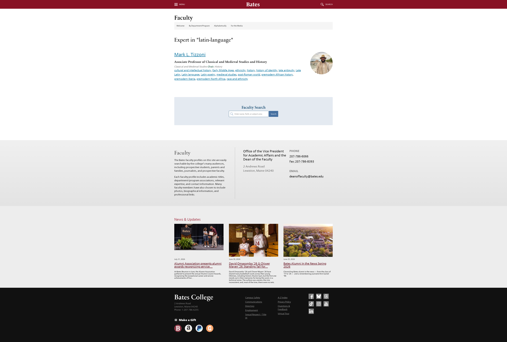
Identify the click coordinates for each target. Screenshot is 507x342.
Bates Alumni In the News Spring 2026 (304, 265)
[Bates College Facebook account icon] (311, 296)
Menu (182, 4)
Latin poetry (208, 74)
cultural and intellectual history (192, 70)
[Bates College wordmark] (253, 4)
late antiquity (286, 70)
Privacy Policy (284, 302)
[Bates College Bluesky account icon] (318, 296)
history (251, 70)
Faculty (183, 17)
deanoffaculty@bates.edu (306, 176)
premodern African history (277, 74)
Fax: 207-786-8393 (301, 161)
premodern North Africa (211, 78)
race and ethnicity (237, 78)
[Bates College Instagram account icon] (318, 303)
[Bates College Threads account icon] (326, 296)
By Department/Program (199, 26)
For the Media (237, 26)
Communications (253, 302)
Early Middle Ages (223, 70)
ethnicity (240, 70)
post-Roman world (249, 74)
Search (329, 4)
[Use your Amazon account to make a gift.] (188, 328)
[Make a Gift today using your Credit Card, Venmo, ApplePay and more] (178, 328)
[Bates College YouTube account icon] (326, 303)
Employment (251, 310)
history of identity (266, 70)
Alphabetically (220, 26)
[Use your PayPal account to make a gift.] (199, 328)
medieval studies (226, 74)
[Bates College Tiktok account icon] (311, 303)
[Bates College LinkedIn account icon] (311, 311)
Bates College (193, 297)
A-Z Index (282, 297)
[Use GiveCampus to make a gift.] (209, 328)
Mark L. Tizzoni (190, 54)
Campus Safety (252, 297)
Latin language (190, 74)
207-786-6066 (298, 156)
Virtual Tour (283, 313)
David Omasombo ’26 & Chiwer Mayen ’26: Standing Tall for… (249, 265)
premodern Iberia (184, 78)
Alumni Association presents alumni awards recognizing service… (198, 265)
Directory (249, 306)
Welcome (180, 26)
